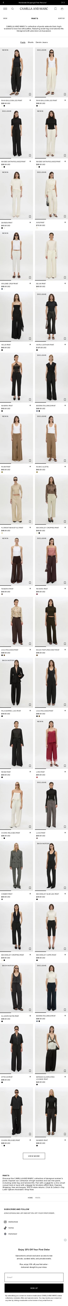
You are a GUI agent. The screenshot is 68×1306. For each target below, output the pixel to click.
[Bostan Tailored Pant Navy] (37, 411)
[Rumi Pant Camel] (2, 472)
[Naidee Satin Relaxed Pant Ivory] (2, 167)
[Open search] (12, 8)
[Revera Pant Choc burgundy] (37, 594)
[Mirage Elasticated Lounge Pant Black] (37, 1084)
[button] (61, 18)
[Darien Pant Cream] (4, 228)
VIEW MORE (34, 1156)
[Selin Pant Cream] (37, 289)
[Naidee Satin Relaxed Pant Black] (4, 167)
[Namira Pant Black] (2, 411)
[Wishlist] (55, 8)
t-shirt (47, 1183)
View (5, 18)
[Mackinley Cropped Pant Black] (39, 533)
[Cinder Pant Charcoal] (2, 899)
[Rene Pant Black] (2, 777)
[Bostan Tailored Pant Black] (39, 411)
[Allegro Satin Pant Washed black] (2, 1021)
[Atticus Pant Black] (2, 1082)
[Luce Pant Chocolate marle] (37, 838)
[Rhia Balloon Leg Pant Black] (4, 106)
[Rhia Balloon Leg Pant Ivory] (2, 106)
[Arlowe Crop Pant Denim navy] (2, 289)
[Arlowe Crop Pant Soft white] (4, 289)
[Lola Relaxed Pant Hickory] (4, 655)
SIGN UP (34, 1288)
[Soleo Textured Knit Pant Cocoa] (37, 655)
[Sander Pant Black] (37, 1145)
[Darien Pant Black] (2, 228)
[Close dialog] (65, 1240)
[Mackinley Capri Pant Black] (37, 960)
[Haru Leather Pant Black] (37, 350)
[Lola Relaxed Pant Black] (2, 655)
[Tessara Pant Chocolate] (2, 594)
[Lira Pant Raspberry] (37, 777)
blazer (29, 1185)
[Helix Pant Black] (2, 350)
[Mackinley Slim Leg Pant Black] (37, 899)
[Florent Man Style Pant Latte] (2, 533)
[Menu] (5, 8)
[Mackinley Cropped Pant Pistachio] (37, 533)
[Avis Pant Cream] (37, 228)
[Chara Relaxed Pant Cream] (2, 838)
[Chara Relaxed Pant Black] (4, 838)
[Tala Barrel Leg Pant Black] (2, 716)
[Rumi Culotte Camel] (37, 472)
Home (30, 1198)
